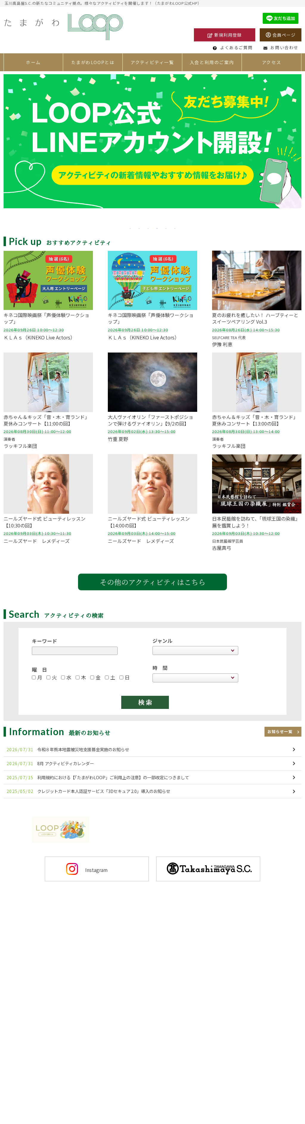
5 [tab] (166, 228)
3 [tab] (148, 228)
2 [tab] (139, 228)
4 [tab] (157, 228)
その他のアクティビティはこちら (153, 582)
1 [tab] (130, 228)
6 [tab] (175, 228)
